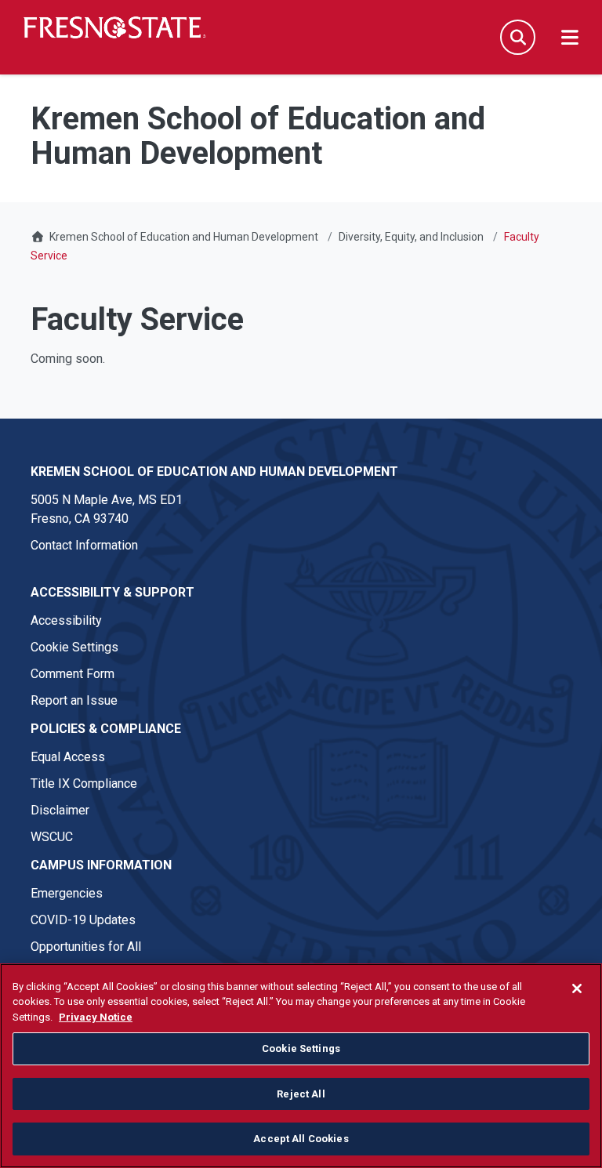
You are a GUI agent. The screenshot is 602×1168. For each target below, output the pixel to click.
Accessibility (66, 620)
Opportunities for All (86, 946)
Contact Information (84, 545)
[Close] (577, 988)
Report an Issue (74, 700)
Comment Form (72, 673)
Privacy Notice (95, 1017)
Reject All (301, 1094)
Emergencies (67, 893)
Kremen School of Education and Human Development (183, 236)
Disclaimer (60, 810)
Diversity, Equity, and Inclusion (411, 236)
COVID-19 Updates (83, 919)
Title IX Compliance (84, 783)
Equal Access (68, 756)
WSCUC (52, 836)
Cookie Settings (74, 647)
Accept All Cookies (300, 1138)
